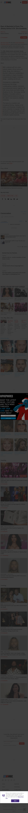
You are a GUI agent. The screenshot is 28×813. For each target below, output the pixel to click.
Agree (15, 800)
